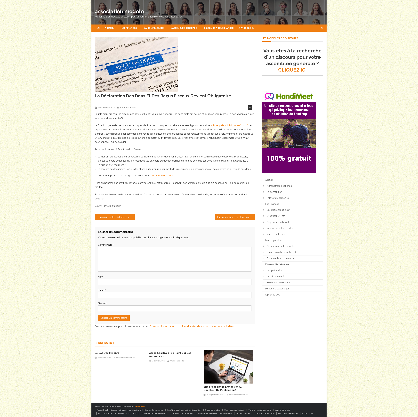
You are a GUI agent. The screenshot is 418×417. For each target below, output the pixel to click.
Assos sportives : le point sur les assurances (170, 355)
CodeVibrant (139, 406)
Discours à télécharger (219, 28)
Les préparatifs (274, 270)
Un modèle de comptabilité (281, 252)
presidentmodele (128, 107)
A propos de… (246, 28)
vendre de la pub (276, 234)
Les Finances (129, 28)
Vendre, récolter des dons (281, 228)
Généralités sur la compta (280, 246)
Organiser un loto (276, 216)
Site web (102, 303)
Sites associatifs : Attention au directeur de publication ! (117, 217)
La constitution (274, 192)
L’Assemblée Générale (184, 28)
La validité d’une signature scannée (235, 217)
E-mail (102, 290)
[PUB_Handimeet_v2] (289, 132)
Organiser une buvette (278, 222)
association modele (119, 11)
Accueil (109, 28)
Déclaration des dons (162, 175)
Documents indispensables (281, 258)
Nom (101, 277)
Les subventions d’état (278, 210)
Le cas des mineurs (107, 353)
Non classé (100, 102)
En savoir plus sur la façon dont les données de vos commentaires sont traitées (192, 326)
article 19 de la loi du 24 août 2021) (229, 125)
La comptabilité (154, 28)
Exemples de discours (278, 282)
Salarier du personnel (278, 198)
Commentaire (106, 245)
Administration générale (279, 186)
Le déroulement (275, 276)
